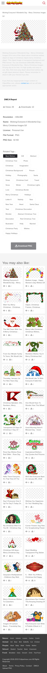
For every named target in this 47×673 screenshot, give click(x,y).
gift (22, 156)
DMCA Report (10, 99)
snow (8, 185)
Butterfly (26, 642)
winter (18, 185)
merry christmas (12, 195)
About (4, 666)
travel (36, 180)
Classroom (32, 649)
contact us (25, 83)
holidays (27, 195)
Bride (22, 645)
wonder (9, 214)
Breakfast (12, 653)
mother (34, 645)
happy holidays (11, 233)
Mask (12, 645)
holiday (8, 175)
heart (21, 204)
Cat (31, 642)
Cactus (31, 638)
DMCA (36, 666)
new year (9, 204)
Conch (37, 638)
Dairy (18, 653)
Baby (17, 645)
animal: (5, 642)
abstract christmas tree (27, 214)
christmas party (12, 228)
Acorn (12, 638)
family (28, 645)
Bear (15, 642)
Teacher (20, 649)
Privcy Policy (19, 666)
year (7, 209)
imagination (24, 166)
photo (26, 161)
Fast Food (37, 653)
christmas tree (11, 161)
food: (4, 653)
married (33, 224)
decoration (10, 219)
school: (5, 649)
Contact (29, 666)
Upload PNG (7, 668)
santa (36, 175)
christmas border (22, 190)
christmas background (14, 170)
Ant (11, 642)
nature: (5, 638)
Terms (11, 666)
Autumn (18, 638)
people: (5, 645)
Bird (20, 642)
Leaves (24, 638)
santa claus (34, 204)
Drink (30, 653)
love (7, 190)
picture (31, 170)
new (31, 199)
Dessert (24, 653)
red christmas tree (27, 219)
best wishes (10, 156)
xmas (8, 180)
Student (13, 649)
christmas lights (33, 185)
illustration (9, 224)
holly (21, 224)
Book (26, 649)
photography (22, 175)
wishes (27, 228)
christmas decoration (23, 209)
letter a (8, 199)
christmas (9, 166)
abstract (33, 156)
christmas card (22, 180)
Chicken (37, 642)
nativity (20, 199)
